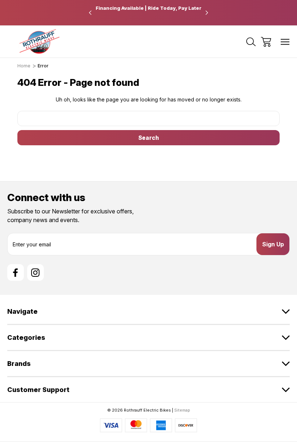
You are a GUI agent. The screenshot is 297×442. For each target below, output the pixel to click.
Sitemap (182, 410)
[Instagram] (35, 272)
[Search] (251, 41)
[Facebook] (15, 272)
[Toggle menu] (285, 42)
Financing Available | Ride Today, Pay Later (148, 8)
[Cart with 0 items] (266, 42)
